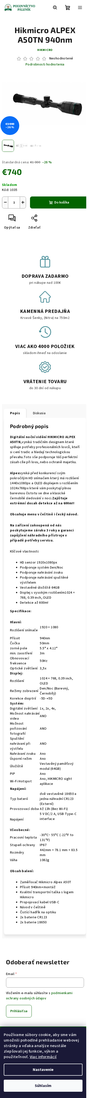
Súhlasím (43, 1085)
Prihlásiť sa (19, 1011)
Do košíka (61, 202)
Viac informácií (43, 1057)
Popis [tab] (15, 413)
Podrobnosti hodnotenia (45, 64)
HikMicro (45, 50)
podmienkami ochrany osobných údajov (39, 996)
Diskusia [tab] (39, 413)
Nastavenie (43, 1069)
